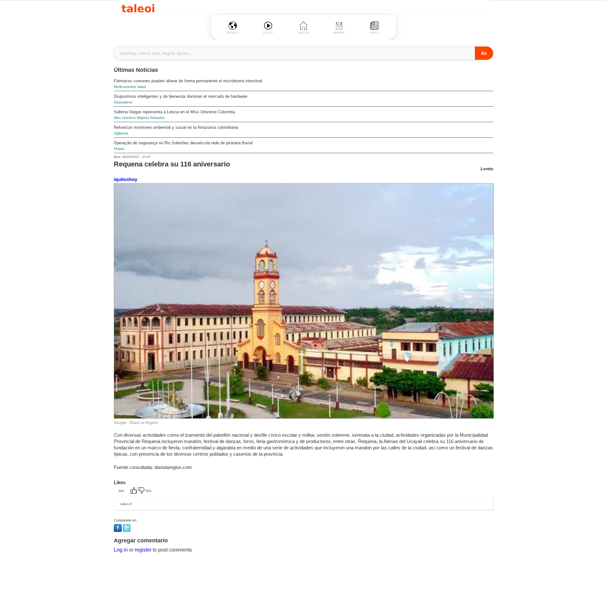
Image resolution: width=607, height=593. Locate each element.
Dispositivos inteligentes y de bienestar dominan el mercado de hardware (180, 96)
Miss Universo (125, 118)
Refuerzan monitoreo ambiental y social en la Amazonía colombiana (176, 127)
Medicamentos (125, 87)
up (134, 491)
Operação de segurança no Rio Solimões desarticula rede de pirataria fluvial (183, 142)
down (142, 491)
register (143, 549)
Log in (121, 549)
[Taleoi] (138, 7)
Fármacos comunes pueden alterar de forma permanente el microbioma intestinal (188, 80)
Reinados (157, 118)
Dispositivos (123, 102)
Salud (141, 87)
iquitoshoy (125, 179)
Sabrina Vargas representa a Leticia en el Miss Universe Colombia (174, 111)
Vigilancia (121, 133)
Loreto (487, 168)
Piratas (119, 149)
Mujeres (143, 118)
